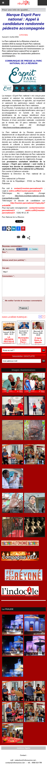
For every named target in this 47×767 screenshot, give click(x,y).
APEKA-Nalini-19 (12, 509)
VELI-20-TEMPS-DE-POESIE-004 (12, 461)
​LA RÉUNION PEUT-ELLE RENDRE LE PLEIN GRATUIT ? (8, 339)
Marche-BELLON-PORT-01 (12, 485)
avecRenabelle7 (34, 412)
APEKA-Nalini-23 (34, 509)
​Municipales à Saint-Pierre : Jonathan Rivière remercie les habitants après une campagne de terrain (23, 340)
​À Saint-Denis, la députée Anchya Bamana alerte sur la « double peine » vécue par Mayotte (38, 340)
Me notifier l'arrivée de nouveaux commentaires (23, 301)
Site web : (6, 268)
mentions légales (23, 748)
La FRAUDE (7, 609)
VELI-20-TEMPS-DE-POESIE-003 (12, 719)
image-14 (34, 533)
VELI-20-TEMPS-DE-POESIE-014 (34, 461)
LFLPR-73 (12, 389)
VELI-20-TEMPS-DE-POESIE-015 (12, 740)
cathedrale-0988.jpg (13, 631)
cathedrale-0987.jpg (13, 652)
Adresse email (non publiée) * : (14, 260)
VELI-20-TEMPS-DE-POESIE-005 (34, 698)
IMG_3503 (12, 436)
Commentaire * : (8, 276)
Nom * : (5, 252)
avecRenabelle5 (12, 412)
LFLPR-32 (34, 389)
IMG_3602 (34, 436)
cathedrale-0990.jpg (34, 652)
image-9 (12, 533)
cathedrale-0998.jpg (34, 631)
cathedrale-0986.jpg (13, 673)
